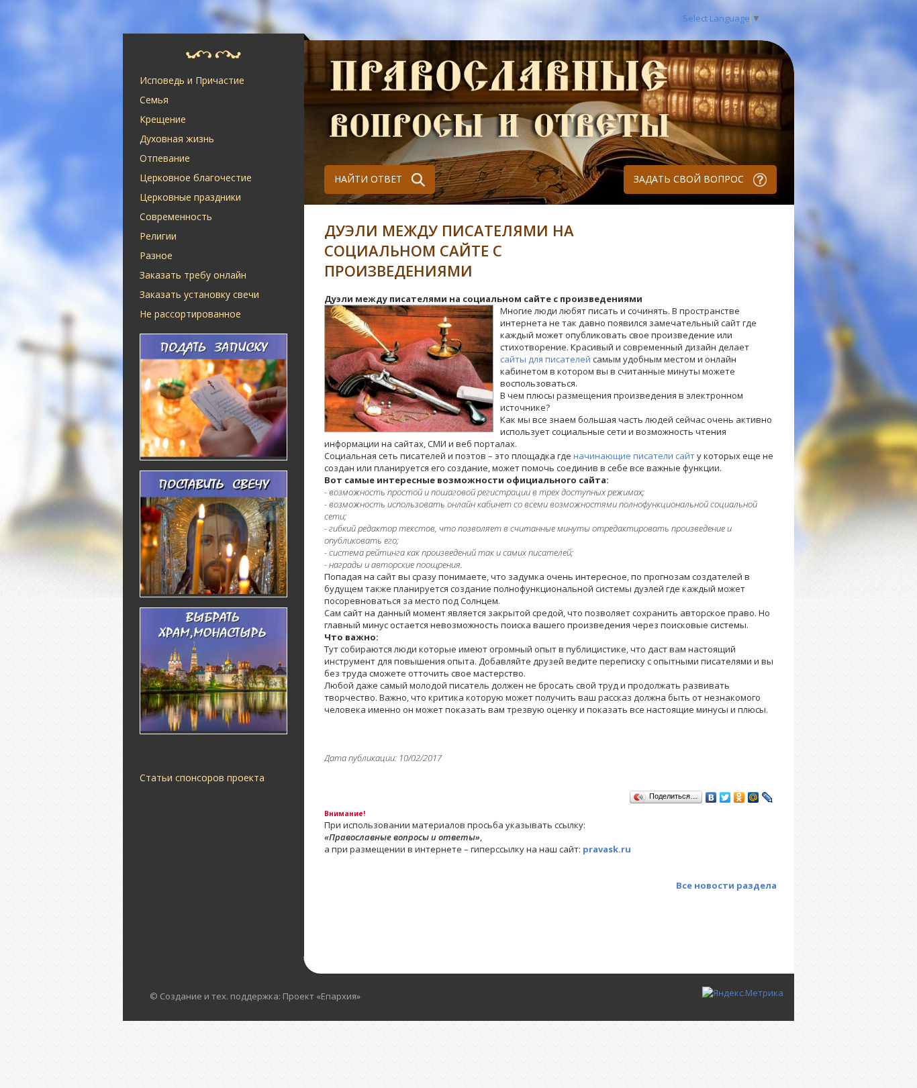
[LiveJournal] (768, 797)
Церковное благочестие (196, 177)
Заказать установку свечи (199, 294)
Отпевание (165, 158)
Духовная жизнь (177, 138)
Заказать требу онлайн (193, 274)
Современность (176, 216)
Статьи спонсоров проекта (202, 777)
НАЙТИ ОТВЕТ (369, 178)
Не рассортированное (190, 313)
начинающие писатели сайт (634, 456)
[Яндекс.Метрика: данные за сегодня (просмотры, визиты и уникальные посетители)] (742, 993)
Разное (156, 255)
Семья (154, 99)
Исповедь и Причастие (192, 80)
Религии (158, 236)
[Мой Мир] (753, 797)
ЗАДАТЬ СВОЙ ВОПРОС (690, 178)
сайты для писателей (545, 359)
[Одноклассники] (739, 797)
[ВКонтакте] (711, 797)
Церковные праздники (190, 197)
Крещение (163, 119)
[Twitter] (725, 797)
